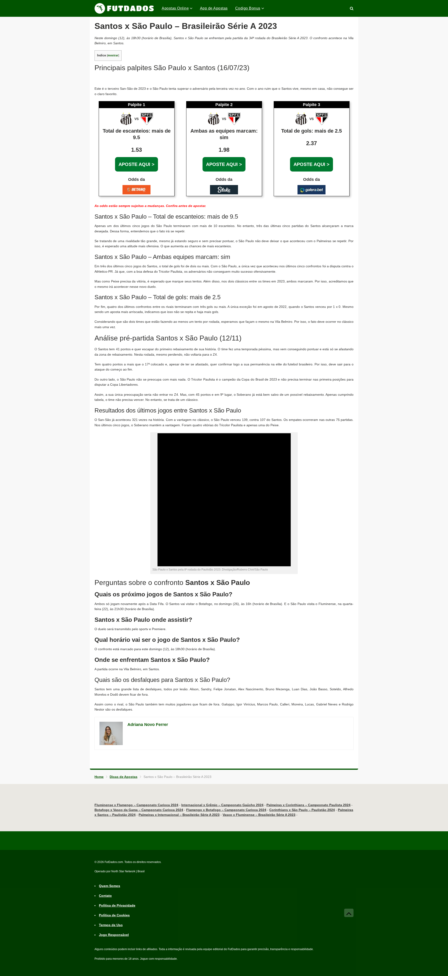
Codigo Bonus (247, 8)
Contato (105, 895)
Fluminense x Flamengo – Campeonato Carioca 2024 (136, 805)
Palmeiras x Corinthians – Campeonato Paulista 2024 (308, 805)
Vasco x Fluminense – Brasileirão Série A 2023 (259, 815)
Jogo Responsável (114, 935)
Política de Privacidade (117, 905)
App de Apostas (214, 8)
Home (99, 777)
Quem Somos (109, 886)
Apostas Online (175, 8)
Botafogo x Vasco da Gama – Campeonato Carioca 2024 (138, 810)
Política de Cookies (114, 915)
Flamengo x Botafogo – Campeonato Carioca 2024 (226, 810)
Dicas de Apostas (123, 777)
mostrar (113, 55)
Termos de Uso (111, 925)
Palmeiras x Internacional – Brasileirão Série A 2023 (179, 815)
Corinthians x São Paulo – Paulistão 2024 (302, 810)
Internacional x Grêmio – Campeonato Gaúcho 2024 (222, 805)
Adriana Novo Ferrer (147, 724)
